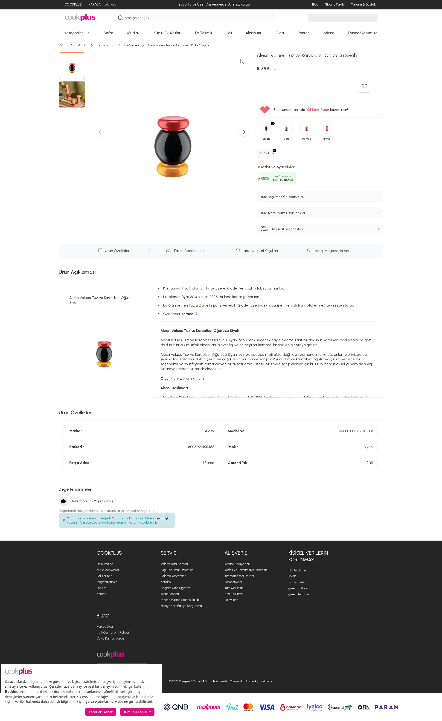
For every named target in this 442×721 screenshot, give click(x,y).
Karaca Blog (105, 626)
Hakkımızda (105, 564)
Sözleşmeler (296, 582)
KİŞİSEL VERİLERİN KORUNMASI (308, 556)
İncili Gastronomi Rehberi (113, 632)
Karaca (101, 594)
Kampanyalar (233, 582)
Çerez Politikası (298, 588)
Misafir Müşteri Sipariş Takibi (180, 600)
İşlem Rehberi (170, 594)
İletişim (101, 588)
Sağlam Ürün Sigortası (176, 588)
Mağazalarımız (107, 582)
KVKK (292, 576)
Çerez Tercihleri (299, 594)
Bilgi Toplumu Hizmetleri (177, 570)
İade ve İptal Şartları (174, 564)
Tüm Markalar (233, 588)
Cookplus (109, 553)
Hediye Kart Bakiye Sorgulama (181, 606)
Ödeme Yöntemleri (173, 576)
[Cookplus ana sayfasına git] (111, 654)
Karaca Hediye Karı (237, 564)
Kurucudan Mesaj (108, 570)
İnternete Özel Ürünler (239, 576)
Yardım (166, 582)
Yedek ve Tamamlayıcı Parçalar (245, 570)
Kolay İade (231, 600)
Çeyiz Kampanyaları (110, 638)
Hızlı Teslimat (233, 594)
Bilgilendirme (297, 570)
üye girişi (161, 518)
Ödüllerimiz (104, 576)
